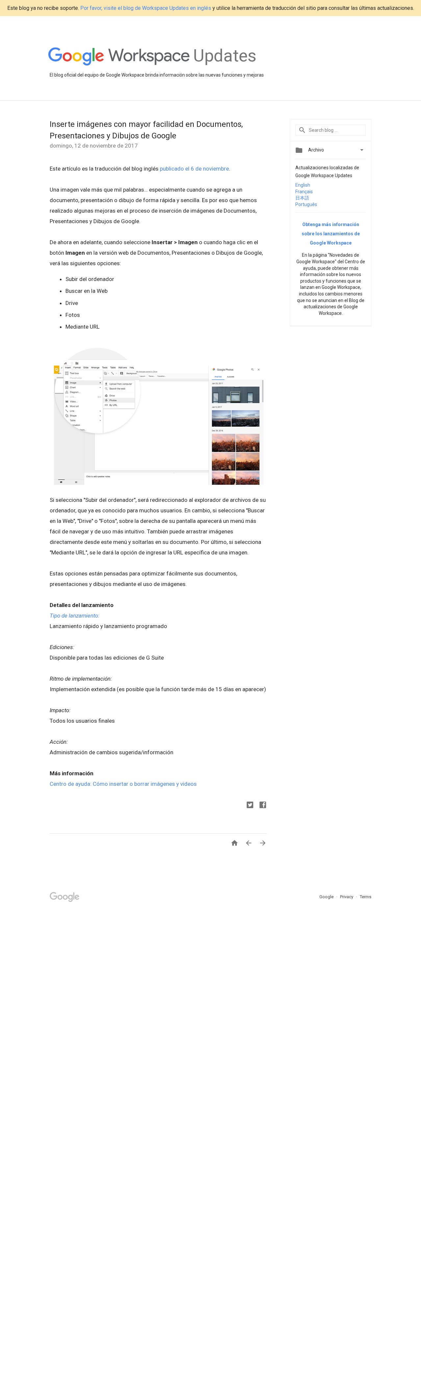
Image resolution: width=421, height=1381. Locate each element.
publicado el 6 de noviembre (194, 168)
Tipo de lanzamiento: (74, 615)
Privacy (347, 896)
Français (304, 191)
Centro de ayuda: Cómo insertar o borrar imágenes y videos (123, 784)
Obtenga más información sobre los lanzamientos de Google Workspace (331, 234)
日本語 (302, 197)
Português (306, 204)
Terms (365, 896)
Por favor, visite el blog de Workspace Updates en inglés (145, 8)
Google (326, 896)
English (302, 185)
